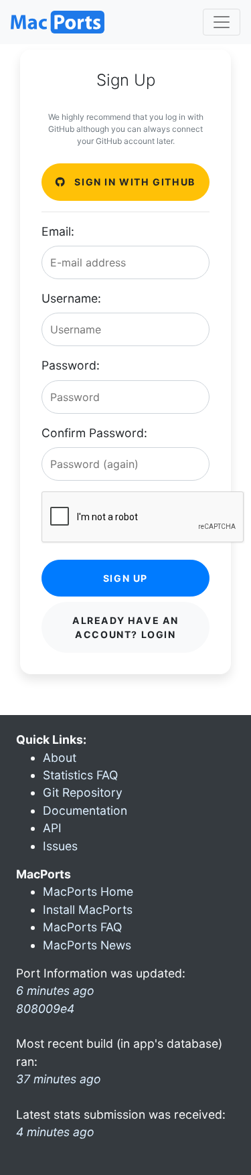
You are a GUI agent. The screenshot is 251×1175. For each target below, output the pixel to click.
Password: (70, 365)
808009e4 (45, 1009)
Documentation (85, 810)
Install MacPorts (88, 910)
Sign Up (125, 578)
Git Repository (82, 792)
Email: (57, 231)
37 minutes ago (58, 1079)
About (59, 758)
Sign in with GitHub (133, 181)
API (52, 828)
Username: (71, 298)
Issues (60, 846)
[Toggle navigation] (221, 22)
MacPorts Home (88, 891)
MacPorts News (87, 945)
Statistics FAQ (80, 775)
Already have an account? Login (125, 627)
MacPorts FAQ (82, 927)
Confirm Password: (94, 433)
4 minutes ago (55, 1132)
